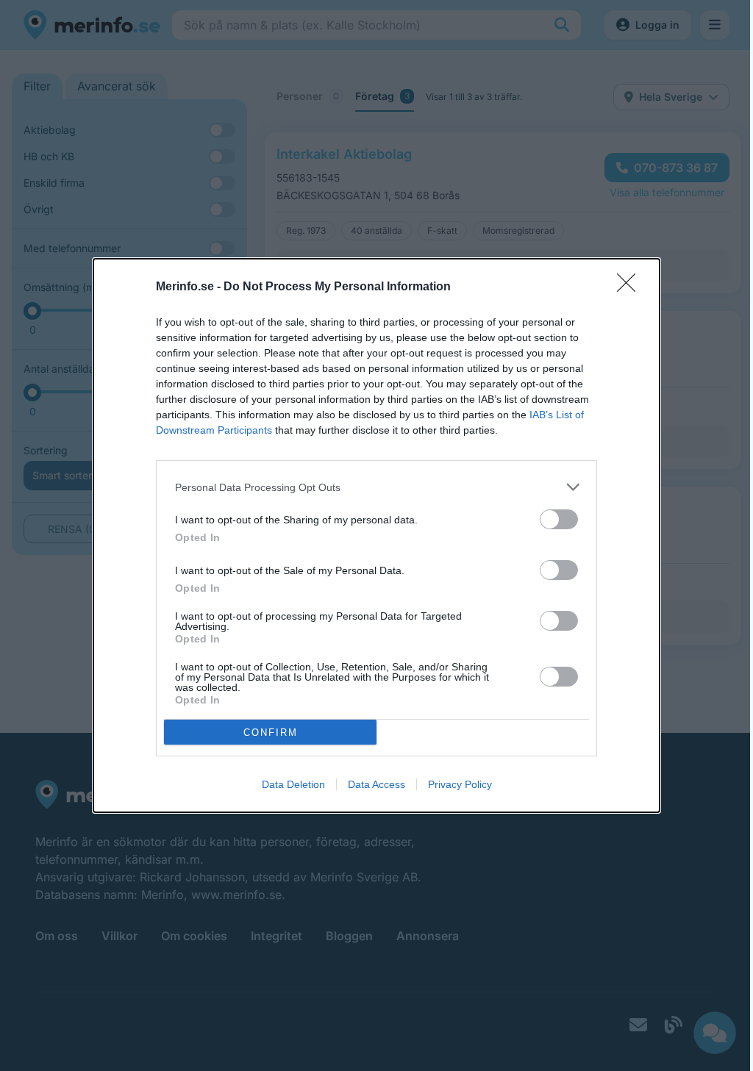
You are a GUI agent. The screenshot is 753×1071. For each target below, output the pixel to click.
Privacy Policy (460, 784)
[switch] (559, 519)
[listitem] (376, 487)
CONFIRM (270, 732)
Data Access (376, 784)
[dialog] (376, 535)
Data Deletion (293, 784)
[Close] (631, 287)
